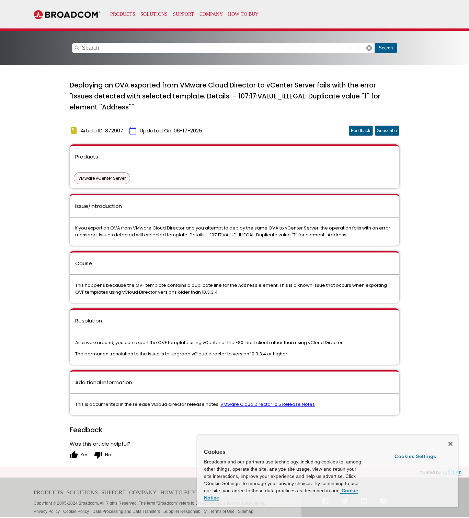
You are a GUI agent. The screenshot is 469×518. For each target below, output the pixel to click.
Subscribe (387, 130)
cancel (369, 48)
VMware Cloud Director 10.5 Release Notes (267, 404)
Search (386, 47)
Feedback (360, 130)
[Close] (450, 444)
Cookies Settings (415, 456)
